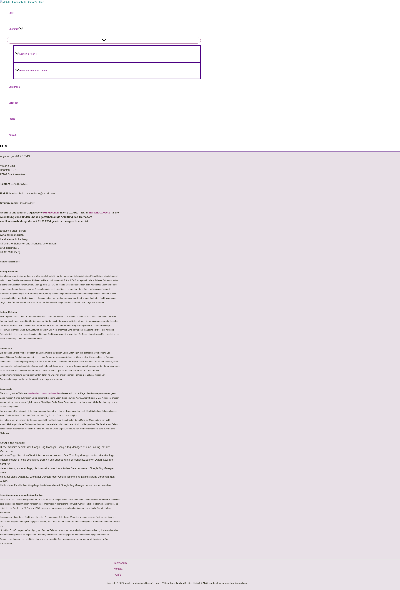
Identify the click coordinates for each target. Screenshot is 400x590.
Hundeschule (51, 212)
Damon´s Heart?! (28, 53)
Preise (12, 118)
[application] (21, 29)
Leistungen (14, 86)
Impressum (120, 563)
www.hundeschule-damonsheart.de (43, 393)
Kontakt (12, 134)
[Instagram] (6, 146)
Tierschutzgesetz (99, 212)
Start (11, 13)
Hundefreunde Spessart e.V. (33, 70)
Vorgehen (13, 102)
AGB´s (117, 574)
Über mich (14, 29)
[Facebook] (1, 146)
